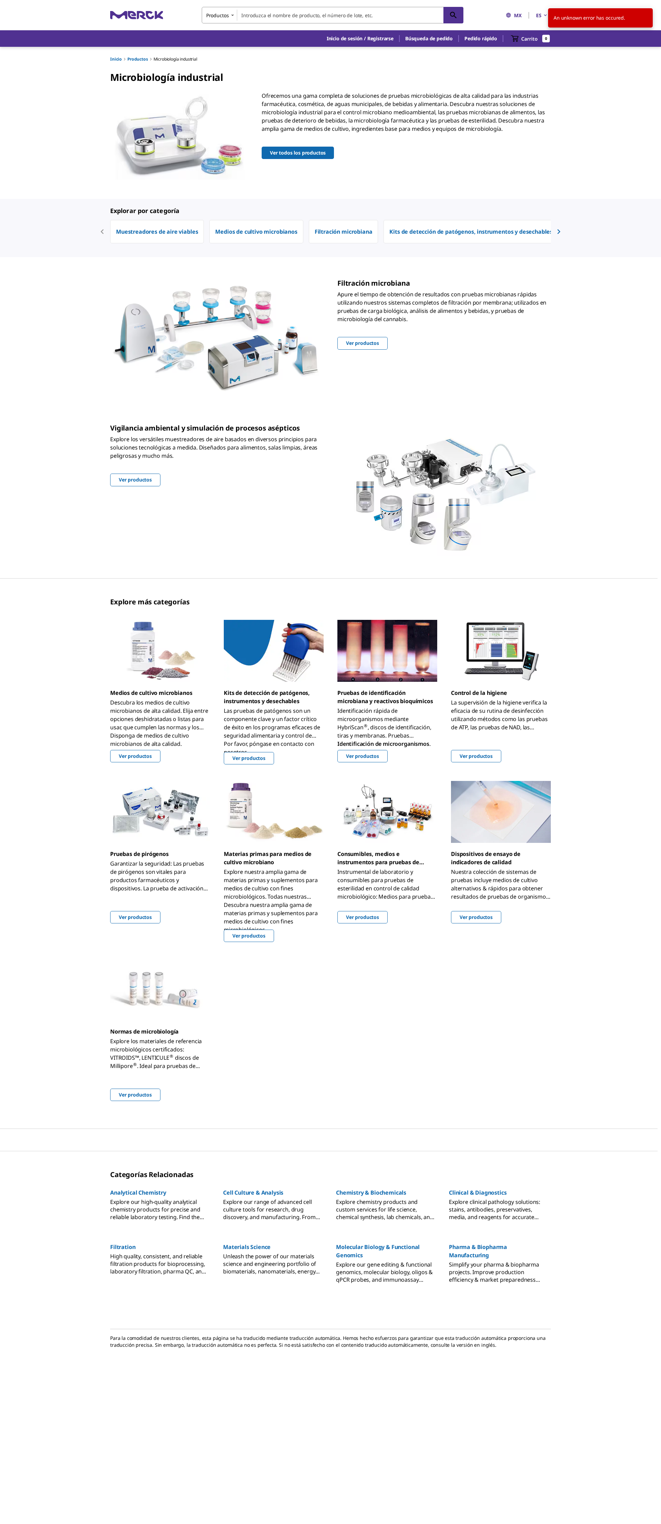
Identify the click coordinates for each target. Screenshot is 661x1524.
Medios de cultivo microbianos (256, 231)
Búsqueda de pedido (429, 38)
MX (518, 15)
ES (539, 15)
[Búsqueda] (453, 15)
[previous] (102, 231)
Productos (137, 59)
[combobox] (332, 15)
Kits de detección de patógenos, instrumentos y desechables (471, 231)
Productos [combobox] (217, 15)
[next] (559, 231)
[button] (360, 38)
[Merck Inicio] (136, 15)
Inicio (116, 59)
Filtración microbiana (344, 231)
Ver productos (135, 756)
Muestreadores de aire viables (157, 231)
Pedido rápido (480, 38)
